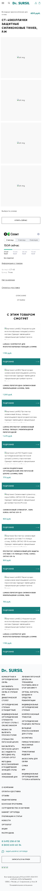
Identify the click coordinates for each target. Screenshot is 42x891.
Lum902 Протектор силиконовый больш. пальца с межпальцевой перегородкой (18, 429)
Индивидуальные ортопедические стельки (30, 707)
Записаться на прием (21, 859)
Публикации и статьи (12, 816)
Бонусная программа (12, 804)
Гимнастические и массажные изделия (31, 745)
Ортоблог (7, 825)
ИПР (23, 770)
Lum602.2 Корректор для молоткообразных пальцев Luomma (20, 635)
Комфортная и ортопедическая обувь (10, 679)
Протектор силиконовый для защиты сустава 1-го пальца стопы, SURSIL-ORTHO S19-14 (21, 553)
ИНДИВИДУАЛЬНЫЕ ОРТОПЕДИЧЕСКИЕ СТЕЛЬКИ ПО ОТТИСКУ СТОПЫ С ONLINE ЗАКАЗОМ (10, 719)
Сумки (25, 766)
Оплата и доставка (11, 287)
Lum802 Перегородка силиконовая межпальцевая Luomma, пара (19, 387)
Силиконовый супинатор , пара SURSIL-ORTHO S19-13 (18, 511)
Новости (6, 820)
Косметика (27, 738)
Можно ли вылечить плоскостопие (9, 732)
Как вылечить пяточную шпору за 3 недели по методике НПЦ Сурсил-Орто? (10, 752)
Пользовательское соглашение (21, 885)
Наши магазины (9, 800)
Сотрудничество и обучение (15, 808)
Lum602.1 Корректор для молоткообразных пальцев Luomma (20, 345)
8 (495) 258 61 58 (11, 841)
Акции (4, 829)
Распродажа (8, 833)
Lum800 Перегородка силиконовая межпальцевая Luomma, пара (19, 594)
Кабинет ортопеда (11, 812)
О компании (7, 787)
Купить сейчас (21, 220)
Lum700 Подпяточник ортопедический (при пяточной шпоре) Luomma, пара (18, 471)
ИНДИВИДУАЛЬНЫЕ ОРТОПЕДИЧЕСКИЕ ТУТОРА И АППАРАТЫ (31, 777)
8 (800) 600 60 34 (11, 845)
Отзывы (5, 796)
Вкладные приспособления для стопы (30, 731)
